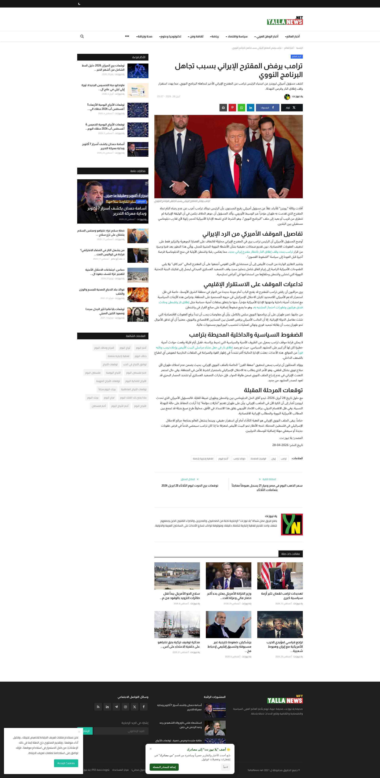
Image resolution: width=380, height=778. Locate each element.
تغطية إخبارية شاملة (203, 458)
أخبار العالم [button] (293, 36)
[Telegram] (116, 707)
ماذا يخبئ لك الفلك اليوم (133, 397)
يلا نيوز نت (297, 96)
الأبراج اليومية (113, 372)
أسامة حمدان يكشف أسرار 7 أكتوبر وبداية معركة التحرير (103, 146)
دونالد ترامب (239, 458)
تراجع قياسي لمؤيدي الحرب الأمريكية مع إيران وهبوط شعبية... (285, 646)
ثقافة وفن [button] (196, 36)
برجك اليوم (92, 397)
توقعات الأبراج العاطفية (133, 389)
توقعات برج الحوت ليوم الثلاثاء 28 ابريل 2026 (190, 485)
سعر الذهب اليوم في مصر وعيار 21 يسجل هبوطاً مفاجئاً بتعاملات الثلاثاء (267, 487)
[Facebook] (143, 707)
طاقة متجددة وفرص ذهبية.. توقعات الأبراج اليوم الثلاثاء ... (178, 742)
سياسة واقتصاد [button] (237, 36)
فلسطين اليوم (93, 372)
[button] (250, 107)
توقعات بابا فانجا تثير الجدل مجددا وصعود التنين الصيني (105, 311)
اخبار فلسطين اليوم (136, 372)
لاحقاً (225, 767)
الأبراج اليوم (140, 405)
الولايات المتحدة (258, 458)
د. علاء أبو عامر (117, 259)
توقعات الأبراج (110, 364)
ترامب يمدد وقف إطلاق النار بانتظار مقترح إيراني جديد (261, 252)
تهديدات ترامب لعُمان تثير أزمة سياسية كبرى (282, 596)
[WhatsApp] (241, 107)
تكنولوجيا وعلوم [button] (171, 36)
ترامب (284, 458)
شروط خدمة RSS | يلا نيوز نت (94, 769)
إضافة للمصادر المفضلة (164, 767)
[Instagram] (125, 707)
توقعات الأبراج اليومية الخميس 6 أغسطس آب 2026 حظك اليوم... (104, 126)
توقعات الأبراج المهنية (108, 381)
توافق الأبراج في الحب (134, 364)
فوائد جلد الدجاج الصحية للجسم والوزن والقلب (101, 291)
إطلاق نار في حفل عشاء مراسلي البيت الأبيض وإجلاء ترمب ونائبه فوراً (229, 350)
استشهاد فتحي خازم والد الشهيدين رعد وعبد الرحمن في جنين (180, 725)
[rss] (98, 707)
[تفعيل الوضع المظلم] (79, 4)
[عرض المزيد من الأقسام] (127, 36)
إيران (274, 458)
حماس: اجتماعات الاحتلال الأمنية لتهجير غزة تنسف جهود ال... (104, 271)
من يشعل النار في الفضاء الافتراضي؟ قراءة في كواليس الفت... (102, 252)
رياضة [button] (215, 36)
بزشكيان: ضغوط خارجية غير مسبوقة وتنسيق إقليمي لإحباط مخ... (229, 646)
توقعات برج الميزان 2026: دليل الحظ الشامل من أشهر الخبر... (103, 67)
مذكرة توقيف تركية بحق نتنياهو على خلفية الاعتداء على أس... (179, 644)
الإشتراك (85, 730)
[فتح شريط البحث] (82, 36)
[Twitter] (134, 707)
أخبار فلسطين (99, 405)
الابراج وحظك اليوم (104, 347)
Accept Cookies (66, 763)
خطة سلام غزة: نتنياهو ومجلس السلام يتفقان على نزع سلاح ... (100, 232)
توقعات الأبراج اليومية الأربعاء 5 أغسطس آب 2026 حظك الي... (105, 106)
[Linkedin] (107, 707)
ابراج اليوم (109, 397)
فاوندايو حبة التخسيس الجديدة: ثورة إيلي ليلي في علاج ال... (103, 87)
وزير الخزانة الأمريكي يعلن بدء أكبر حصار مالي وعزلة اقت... (229, 596)
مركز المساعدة (120, 769)
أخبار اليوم (223, 458)
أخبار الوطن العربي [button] (267, 36)
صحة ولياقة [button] (145, 36)
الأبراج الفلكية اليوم (135, 381)
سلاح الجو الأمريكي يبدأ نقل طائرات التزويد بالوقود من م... (180, 596)
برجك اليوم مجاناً (107, 389)
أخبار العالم (289, 48)
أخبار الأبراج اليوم (120, 405)
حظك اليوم (140, 356)
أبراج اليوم (125, 347)
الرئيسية (299, 48)
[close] (79, 732)
